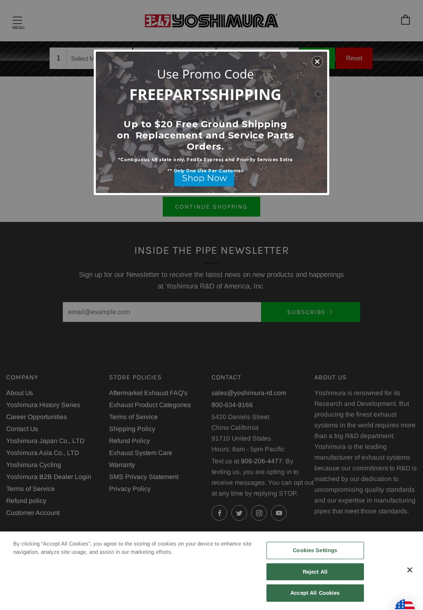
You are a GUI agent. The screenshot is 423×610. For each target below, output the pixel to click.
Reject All (315, 572)
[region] (211, 570)
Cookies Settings (315, 550)
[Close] (410, 570)
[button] (317, 62)
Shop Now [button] (204, 178)
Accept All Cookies (315, 593)
